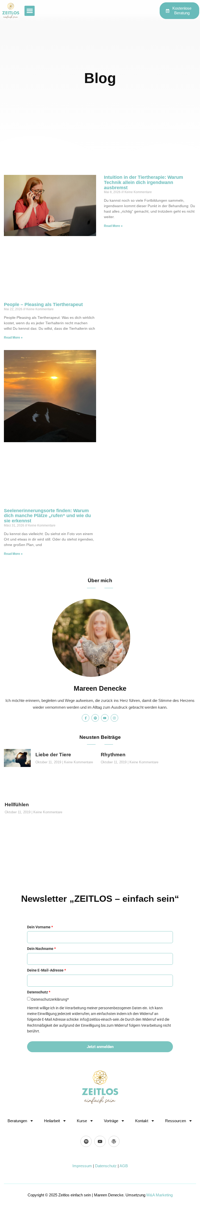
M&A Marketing (159, 1195)
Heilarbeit (52, 1121)
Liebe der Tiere (53, 754)
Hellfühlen (17, 804)
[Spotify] (95, 718)
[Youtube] (105, 718)
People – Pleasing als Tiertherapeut (43, 304)
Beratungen (17, 1121)
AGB (124, 1166)
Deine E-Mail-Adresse (46, 970)
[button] (29, 11)
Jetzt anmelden (100, 1046)
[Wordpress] (114, 1141)
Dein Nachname (41, 949)
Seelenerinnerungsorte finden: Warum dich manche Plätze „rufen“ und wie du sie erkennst (47, 516)
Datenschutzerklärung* (50, 999)
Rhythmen (113, 754)
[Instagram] (114, 718)
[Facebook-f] (85, 718)
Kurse (82, 1121)
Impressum (82, 1166)
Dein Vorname (40, 927)
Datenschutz (106, 1166)
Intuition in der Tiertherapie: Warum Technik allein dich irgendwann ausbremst (143, 182)
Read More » (13, 337)
